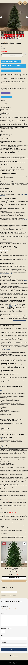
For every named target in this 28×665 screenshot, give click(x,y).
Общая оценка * (5, 606)
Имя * (2, 635)
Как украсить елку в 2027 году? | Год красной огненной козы (11, 66)
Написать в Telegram (6, 97)
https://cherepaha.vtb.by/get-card (6, 273)
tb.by (1, 390)
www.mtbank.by (7, 357)
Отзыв (2, 613)
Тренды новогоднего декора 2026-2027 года (11, 61)
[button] (20, 3)
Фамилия (3, 642)
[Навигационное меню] (25, 3)
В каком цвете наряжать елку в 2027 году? (11, 71)
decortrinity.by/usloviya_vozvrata (19, 319)
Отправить (14, 650)
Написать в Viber (6, 93)
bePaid (25, 280)
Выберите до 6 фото (6, 628)
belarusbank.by (7, 349)
